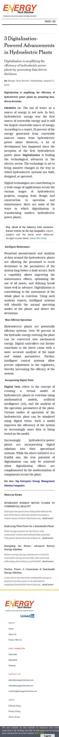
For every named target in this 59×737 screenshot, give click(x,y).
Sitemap (12, 666)
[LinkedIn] (27, 616)
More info (39, 733)
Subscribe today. (38, 238)
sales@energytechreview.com (21, 686)
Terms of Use (14, 717)
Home (11, 629)
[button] (50, 21)
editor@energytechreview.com (21, 680)
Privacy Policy (15, 711)
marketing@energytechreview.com (23, 691)
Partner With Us (15, 640)
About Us (12, 634)
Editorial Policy (15, 706)
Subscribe (13, 655)
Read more (48, 518)
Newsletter (13, 660)
